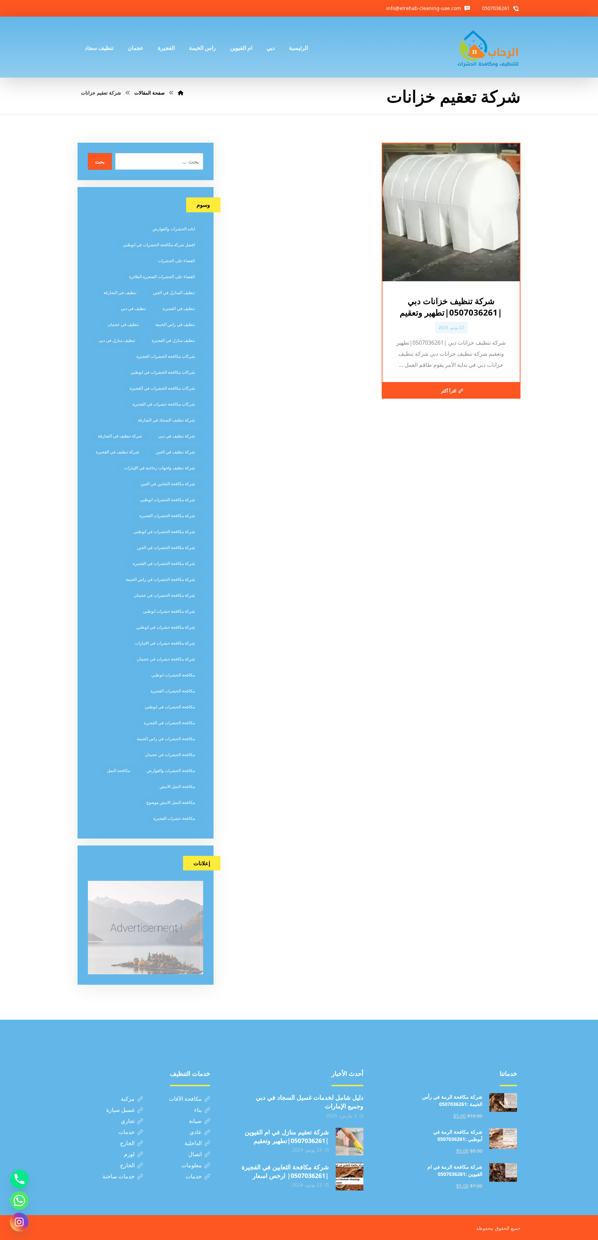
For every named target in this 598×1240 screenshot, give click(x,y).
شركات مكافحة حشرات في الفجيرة (164, 404)
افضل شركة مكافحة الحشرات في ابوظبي (159, 245)
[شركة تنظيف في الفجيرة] (488, 47)
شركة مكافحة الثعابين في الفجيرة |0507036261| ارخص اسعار (285, 1171)
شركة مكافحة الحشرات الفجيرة (167, 516)
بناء (198, 1110)
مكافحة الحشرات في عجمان (170, 755)
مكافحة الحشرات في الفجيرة (169, 723)
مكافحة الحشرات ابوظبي (173, 675)
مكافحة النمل (118, 770)
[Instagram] (19, 1222)
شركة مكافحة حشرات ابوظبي (169, 611)
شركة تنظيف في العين (175, 452)
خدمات (126, 1132)
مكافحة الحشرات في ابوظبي (170, 707)
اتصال (195, 1154)
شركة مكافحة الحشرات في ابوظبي (164, 531)
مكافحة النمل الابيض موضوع (170, 802)
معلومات (191, 1165)
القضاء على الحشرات (176, 261)
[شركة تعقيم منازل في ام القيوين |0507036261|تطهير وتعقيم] (349, 1141)
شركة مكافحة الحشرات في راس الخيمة (160, 579)
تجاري (128, 1121)
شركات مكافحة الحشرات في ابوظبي (162, 372)
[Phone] (19, 1179)
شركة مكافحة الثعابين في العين (168, 484)
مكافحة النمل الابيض (177, 786)
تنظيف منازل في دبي (117, 340)
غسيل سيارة (120, 1110)
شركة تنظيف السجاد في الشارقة (166, 420)
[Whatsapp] (19, 1200)
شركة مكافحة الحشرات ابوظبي (167, 500)
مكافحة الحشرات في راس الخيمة (166, 739)
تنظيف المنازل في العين (174, 292)
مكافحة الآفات (185, 1098)
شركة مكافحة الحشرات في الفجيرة (164, 563)
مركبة (128, 1098)
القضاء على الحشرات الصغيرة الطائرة (162, 277)
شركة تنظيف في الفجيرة (117, 452)
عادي (196, 1132)
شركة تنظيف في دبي (176, 436)
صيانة (195, 1121)
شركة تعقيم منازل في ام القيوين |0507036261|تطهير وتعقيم (287, 1136)
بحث (100, 161)
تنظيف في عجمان (123, 324)
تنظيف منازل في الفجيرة (173, 340)
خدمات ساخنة (118, 1176)
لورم (129, 1154)
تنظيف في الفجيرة (179, 308)
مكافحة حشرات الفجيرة (174, 818)
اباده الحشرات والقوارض (173, 229)
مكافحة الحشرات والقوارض (171, 770)
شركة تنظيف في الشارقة (120, 436)
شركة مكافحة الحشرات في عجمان (164, 595)
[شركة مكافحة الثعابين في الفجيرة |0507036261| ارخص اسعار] (349, 1176)
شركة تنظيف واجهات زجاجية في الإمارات (159, 468)
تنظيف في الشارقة (119, 292)
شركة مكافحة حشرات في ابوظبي (165, 627)
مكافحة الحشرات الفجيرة (173, 691)
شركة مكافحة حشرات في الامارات (165, 643)
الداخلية (193, 1143)
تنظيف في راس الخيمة (175, 324)
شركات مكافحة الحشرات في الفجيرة (162, 388)
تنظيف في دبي (133, 308)
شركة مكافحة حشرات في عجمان (166, 659)
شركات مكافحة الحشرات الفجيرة (165, 356)
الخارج (127, 1143)
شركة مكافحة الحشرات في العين (166, 547)
